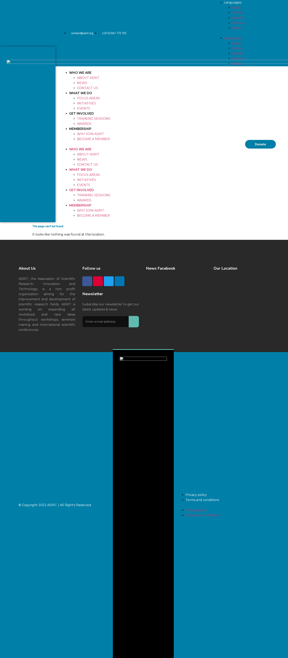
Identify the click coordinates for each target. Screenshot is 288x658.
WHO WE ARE (80, 73)
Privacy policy (196, 495)
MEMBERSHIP (80, 129)
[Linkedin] (119, 281)
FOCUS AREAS (88, 98)
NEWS (82, 83)
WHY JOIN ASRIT (90, 134)
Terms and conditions (202, 500)
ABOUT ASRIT (88, 78)
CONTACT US (87, 88)
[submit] (134, 321)
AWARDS (84, 124)
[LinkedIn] (205, 33)
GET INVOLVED (81, 113)
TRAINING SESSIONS (93, 118)
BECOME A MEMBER (93, 139)
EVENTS (83, 108)
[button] (147, 144)
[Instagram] (184, 33)
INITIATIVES (86, 103)
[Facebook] (173, 33)
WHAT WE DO (80, 93)
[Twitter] (194, 33)
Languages (232, 2)
